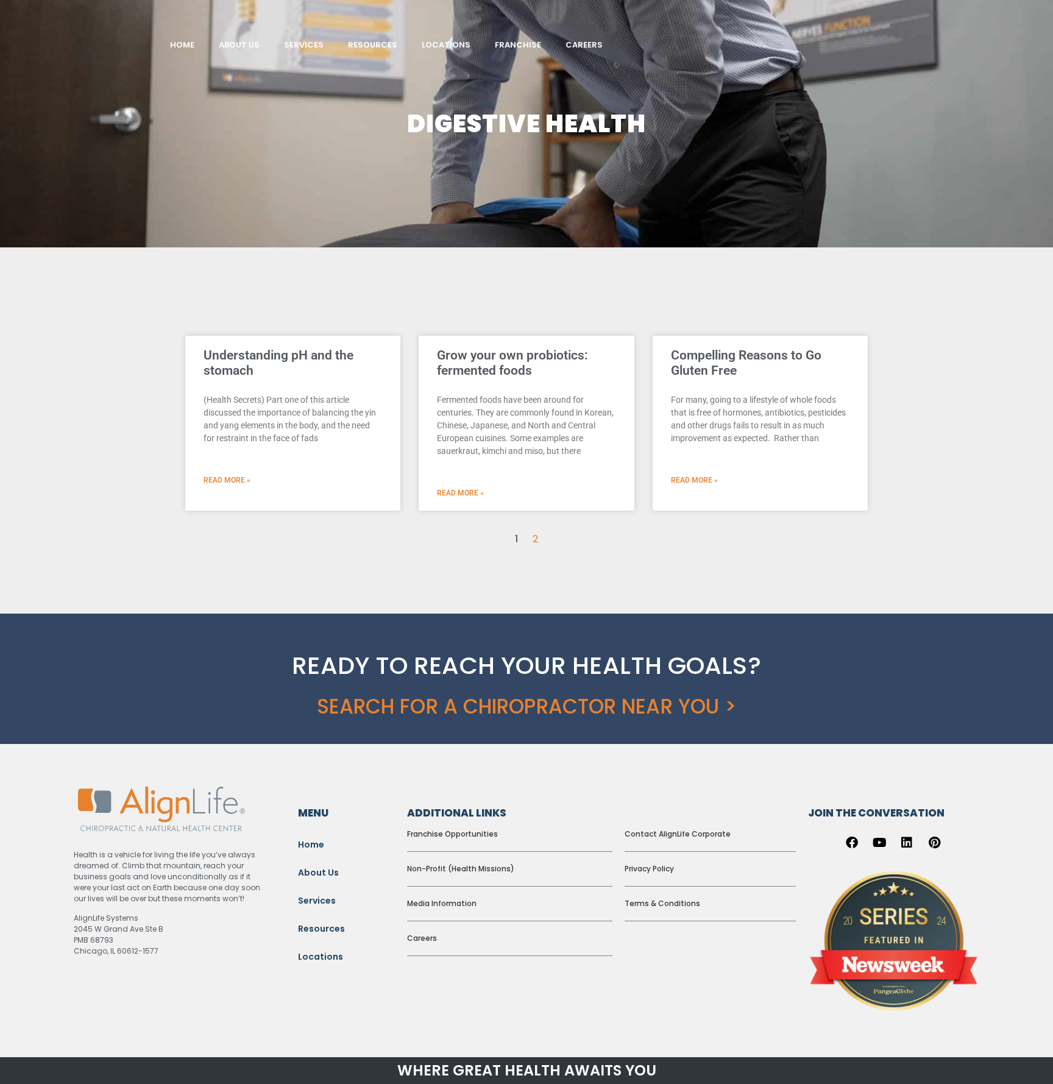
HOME (182, 45)
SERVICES (304, 45)
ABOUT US (239, 45)
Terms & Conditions (662, 903)
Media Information (442, 903)
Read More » (227, 480)
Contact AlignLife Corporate (678, 834)
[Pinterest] (934, 843)
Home (311, 844)
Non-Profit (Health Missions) (460, 868)
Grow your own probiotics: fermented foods (512, 363)
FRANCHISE (518, 45)
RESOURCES (372, 45)
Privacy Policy (649, 868)
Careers (422, 938)
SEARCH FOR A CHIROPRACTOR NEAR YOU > (527, 706)
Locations (320, 957)
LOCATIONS (446, 45)
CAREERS (584, 45)
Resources (321, 929)
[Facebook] (852, 843)
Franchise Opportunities (452, 834)
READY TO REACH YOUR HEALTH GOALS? (526, 665)
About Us (318, 872)
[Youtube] (879, 843)
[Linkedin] (907, 843)
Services (317, 900)
